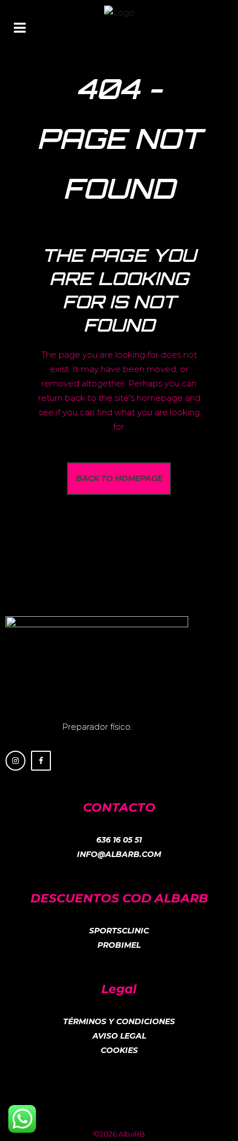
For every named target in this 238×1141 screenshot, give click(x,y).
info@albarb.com (119, 854)
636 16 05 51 (119, 840)
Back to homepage (119, 478)
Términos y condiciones (119, 1021)
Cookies (119, 1050)
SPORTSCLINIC (119, 931)
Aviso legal (119, 1036)
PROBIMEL (119, 945)
